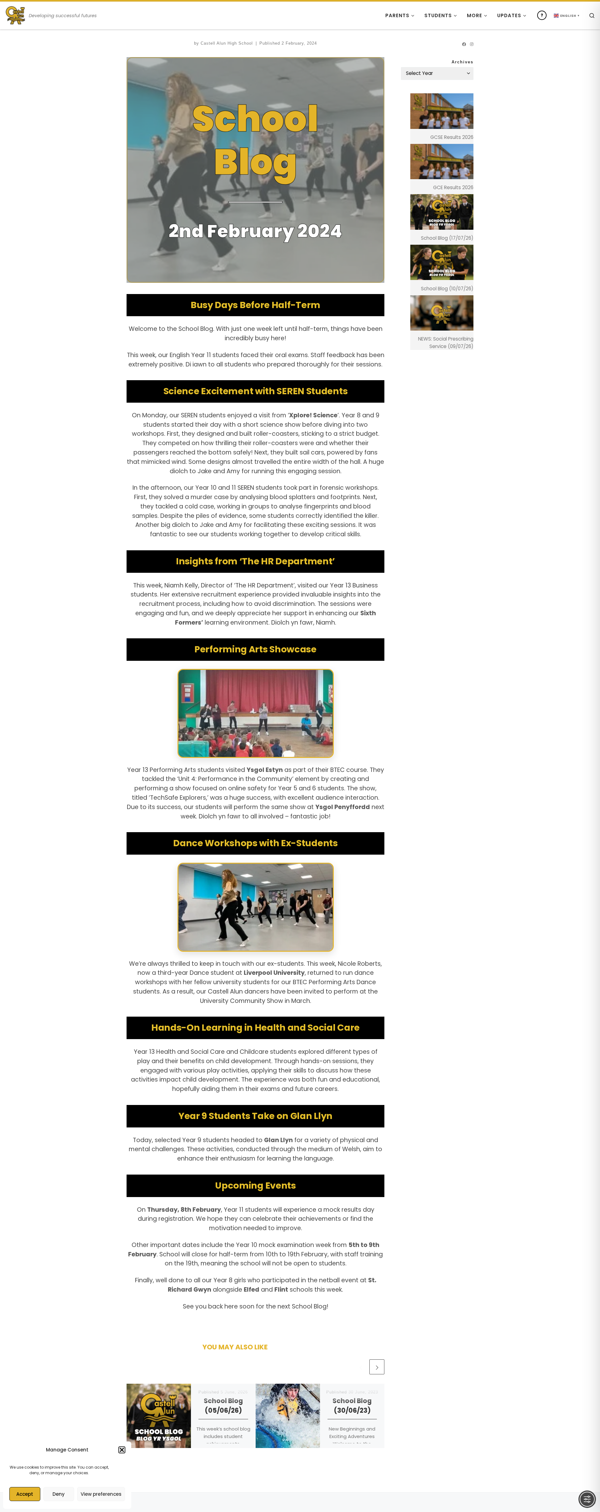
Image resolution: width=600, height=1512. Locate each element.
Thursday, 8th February (184, 1209)
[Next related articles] (376, 1366)
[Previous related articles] (360, 1366)
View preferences (101, 1494)
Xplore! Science (313, 415)
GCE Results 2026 (453, 187)
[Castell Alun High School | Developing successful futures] (16, 14)
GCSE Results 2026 (451, 137)
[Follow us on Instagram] (471, 44)
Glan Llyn (278, 1140)
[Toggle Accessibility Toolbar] (587, 1499)
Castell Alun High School (227, 43)
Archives (462, 62)
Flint (281, 1289)
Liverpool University (274, 973)
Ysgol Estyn (265, 770)
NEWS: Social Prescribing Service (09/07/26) (445, 343)
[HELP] (542, 15)
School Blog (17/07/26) (447, 238)
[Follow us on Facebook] (464, 44)
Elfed (251, 1289)
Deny (58, 1494)
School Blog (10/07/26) (447, 288)
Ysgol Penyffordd (342, 807)
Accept (24, 1494)
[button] (122, 1450)
